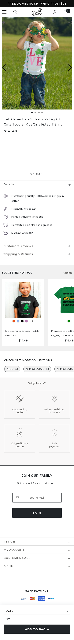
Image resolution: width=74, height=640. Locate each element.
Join (37, 513)
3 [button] (39, 112)
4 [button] (42, 112)
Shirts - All (12, 369)
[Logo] (36, 12)
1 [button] (32, 112)
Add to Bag (37, 629)
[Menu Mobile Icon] (4, 12)
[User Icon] (55, 12)
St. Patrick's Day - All (37, 369)
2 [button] (35, 112)
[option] (37, 63)
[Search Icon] (15, 12)
